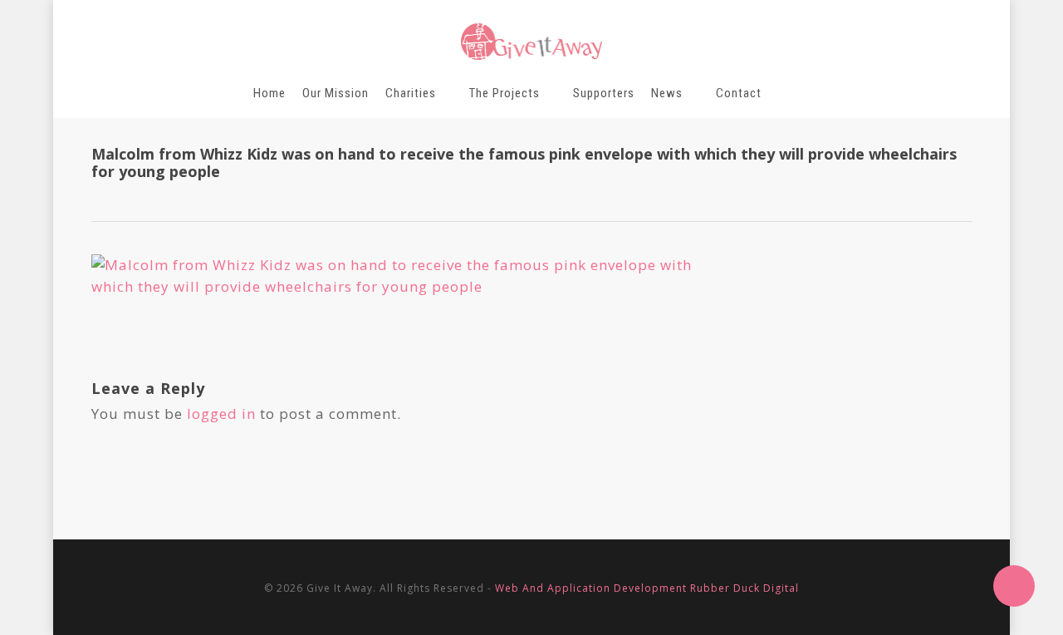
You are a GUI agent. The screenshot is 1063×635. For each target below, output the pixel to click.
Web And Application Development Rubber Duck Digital (647, 588)
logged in (221, 413)
